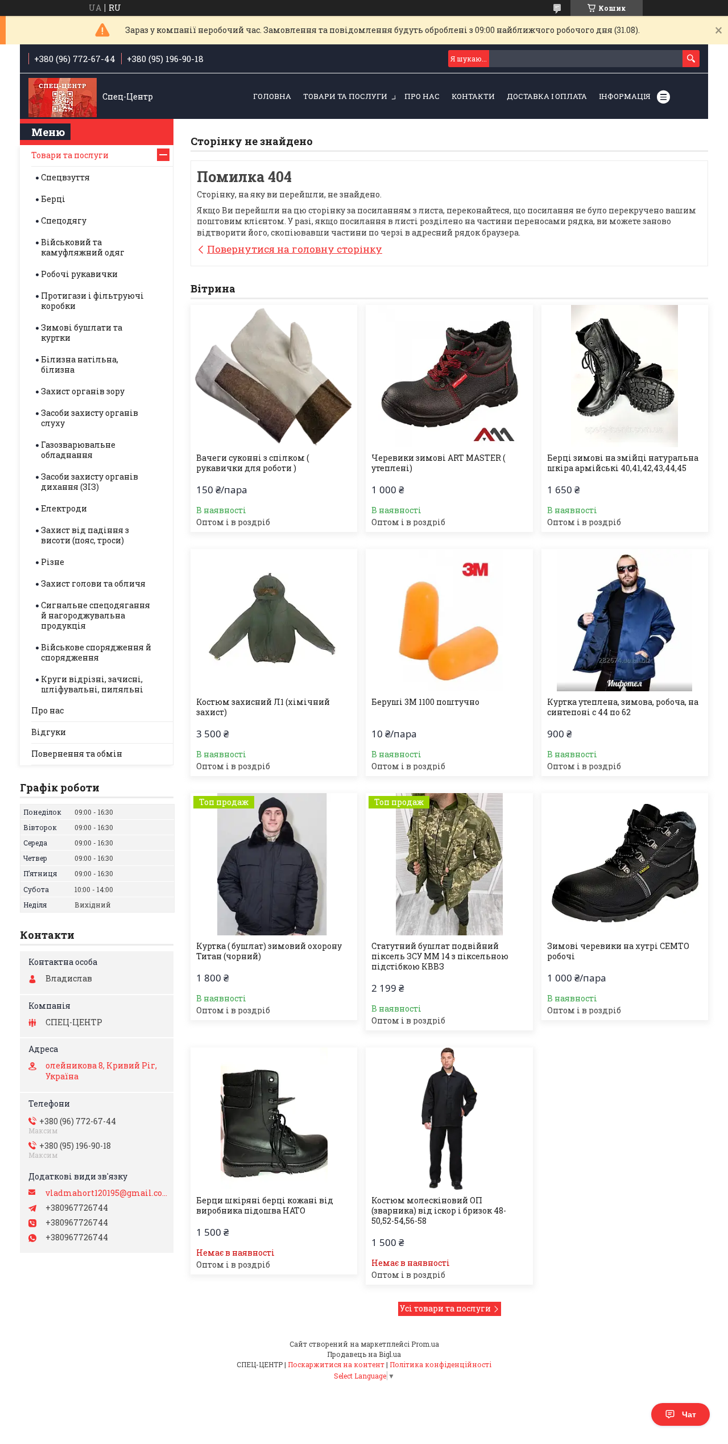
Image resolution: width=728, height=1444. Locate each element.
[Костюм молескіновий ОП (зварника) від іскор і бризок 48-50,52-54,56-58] (449, 1118)
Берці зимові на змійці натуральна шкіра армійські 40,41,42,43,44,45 (622, 463)
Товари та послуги (345, 96)
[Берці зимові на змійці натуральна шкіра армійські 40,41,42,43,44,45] (624, 376)
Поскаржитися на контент (336, 1364)
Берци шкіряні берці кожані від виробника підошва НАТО (264, 1205)
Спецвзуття (65, 177)
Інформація (625, 96)
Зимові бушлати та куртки (81, 332)
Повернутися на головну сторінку (294, 248)
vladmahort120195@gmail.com (107, 1193)
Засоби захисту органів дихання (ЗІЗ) (89, 481)
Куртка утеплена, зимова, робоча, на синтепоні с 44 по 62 (622, 707)
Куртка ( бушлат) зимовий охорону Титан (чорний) (269, 951)
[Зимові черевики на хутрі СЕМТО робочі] (624, 864)
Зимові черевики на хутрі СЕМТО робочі (618, 951)
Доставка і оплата (547, 96)
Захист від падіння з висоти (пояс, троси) (85, 535)
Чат (689, 1414)
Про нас (422, 96)
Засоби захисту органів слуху (89, 417)
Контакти (473, 96)
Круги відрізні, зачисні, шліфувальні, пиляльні (92, 684)
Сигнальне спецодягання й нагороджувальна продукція (95, 615)
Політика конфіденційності (440, 1364)
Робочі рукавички (79, 274)
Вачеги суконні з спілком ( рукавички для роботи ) (252, 463)
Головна (272, 96)
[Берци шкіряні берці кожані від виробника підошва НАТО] (274, 1118)
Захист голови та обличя (93, 583)
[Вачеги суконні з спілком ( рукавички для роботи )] (274, 376)
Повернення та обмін (76, 753)
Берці (53, 198)
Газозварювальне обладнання (78, 449)
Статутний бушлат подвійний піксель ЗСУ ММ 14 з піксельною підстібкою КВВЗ (439, 956)
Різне (52, 561)
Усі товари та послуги (445, 1308)
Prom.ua (425, 1343)
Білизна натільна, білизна (79, 364)
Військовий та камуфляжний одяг (83, 247)
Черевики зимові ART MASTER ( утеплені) (438, 463)
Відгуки (48, 732)
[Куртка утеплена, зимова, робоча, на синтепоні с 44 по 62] (624, 620)
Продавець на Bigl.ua (364, 1354)
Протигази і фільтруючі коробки (92, 300)
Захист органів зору (83, 391)
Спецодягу (63, 220)
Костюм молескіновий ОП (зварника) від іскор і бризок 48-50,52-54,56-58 (438, 1210)
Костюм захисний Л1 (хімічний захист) (263, 707)
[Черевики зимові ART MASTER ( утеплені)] (449, 376)
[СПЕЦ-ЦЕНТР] (62, 96)
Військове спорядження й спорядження (96, 652)
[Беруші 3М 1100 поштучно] (449, 620)
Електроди (64, 508)
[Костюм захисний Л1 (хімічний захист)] (274, 620)
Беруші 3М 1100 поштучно (425, 702)
